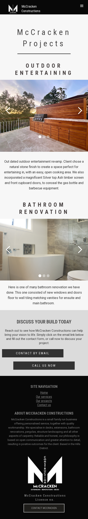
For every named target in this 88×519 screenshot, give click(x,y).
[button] (82, 6)
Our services (44, 397)
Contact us (44, 405)
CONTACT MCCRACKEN (44, 508)
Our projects (44, 401)
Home (44, 393)
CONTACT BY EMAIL (33, 353)
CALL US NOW (44, 365)
